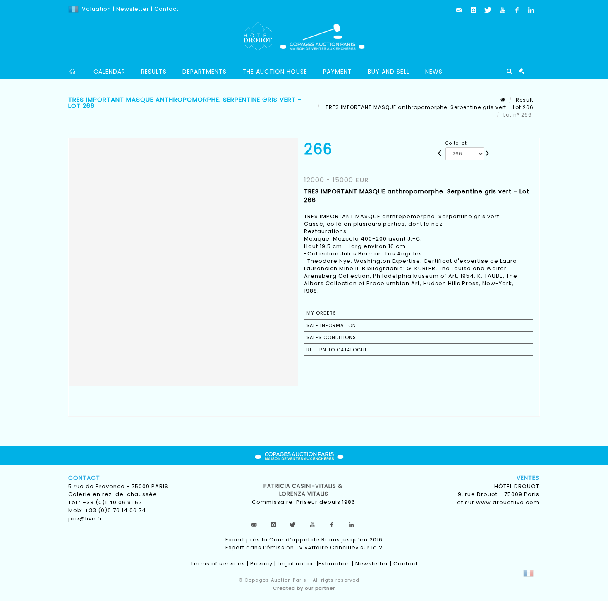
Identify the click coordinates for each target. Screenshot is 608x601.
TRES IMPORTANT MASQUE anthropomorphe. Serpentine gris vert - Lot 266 (429, 107)
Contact (166, 9)
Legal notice (296, 564)
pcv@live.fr (85, 518)
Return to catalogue (337, 349)
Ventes (528, 478)
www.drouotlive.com (507, 502)
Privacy (261, 564)
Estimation (334, 564)
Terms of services (218, 564)
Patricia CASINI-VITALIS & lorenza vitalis (303, 490)
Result (525, 99)
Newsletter (132, 9)
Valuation (96, 9)
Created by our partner (304, 588)
